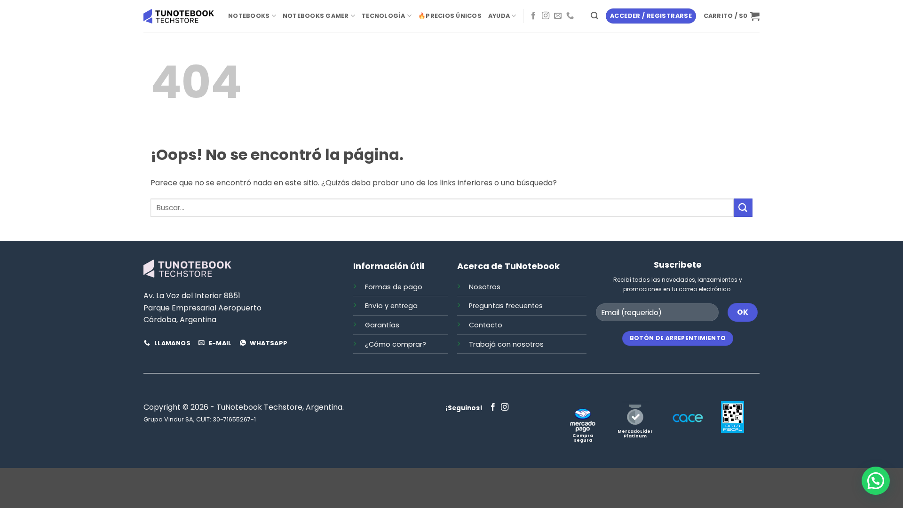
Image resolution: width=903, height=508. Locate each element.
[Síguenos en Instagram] (545, 16)
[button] (594, 16)
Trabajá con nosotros (506, 344)
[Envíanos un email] (558, 16)
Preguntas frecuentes (506, 305)
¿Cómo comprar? (395, 344)
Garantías (382, 325)
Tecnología (383, 16)
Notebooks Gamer (316, 16)
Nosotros (484, 287)
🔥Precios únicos (450, 16)
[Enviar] (743, 207)
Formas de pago (393, 287)
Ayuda (499, 16)
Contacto (485, 325)
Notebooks (248, 16)
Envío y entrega (391, 305)
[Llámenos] (570, 16)
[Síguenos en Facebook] (533, 16)
